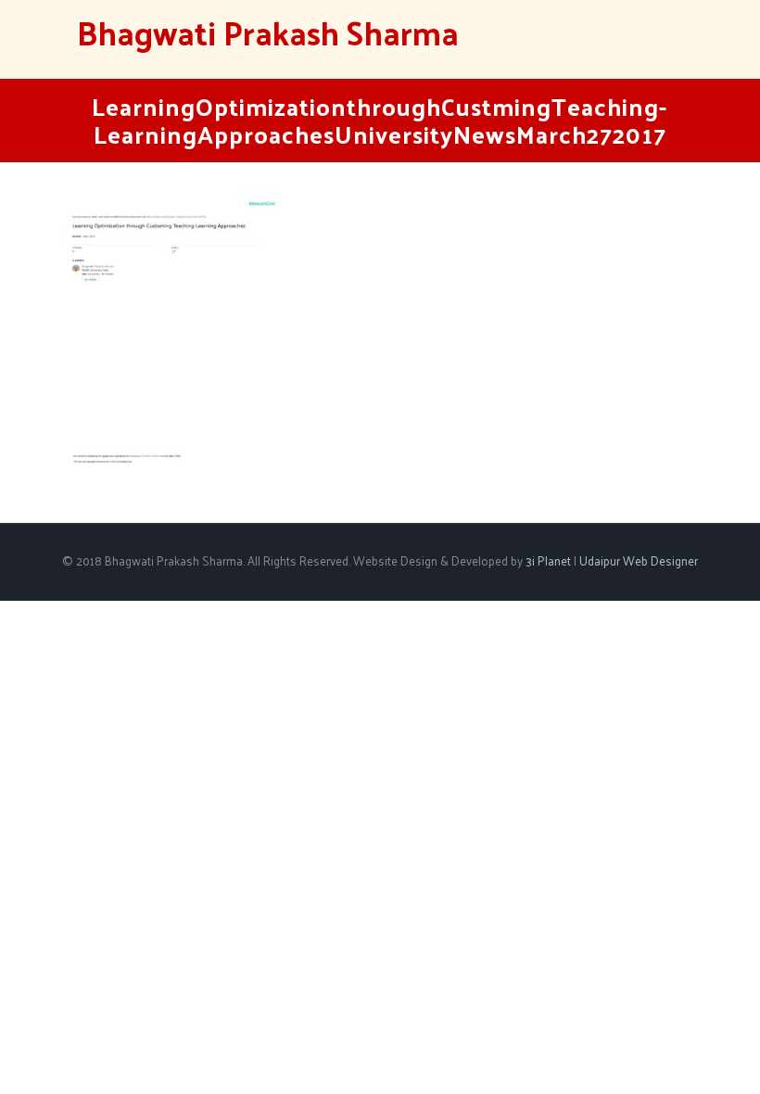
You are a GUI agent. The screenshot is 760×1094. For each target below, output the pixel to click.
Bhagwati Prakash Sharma (268, 32)
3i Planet (550, 560)
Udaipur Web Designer (638, 560)
